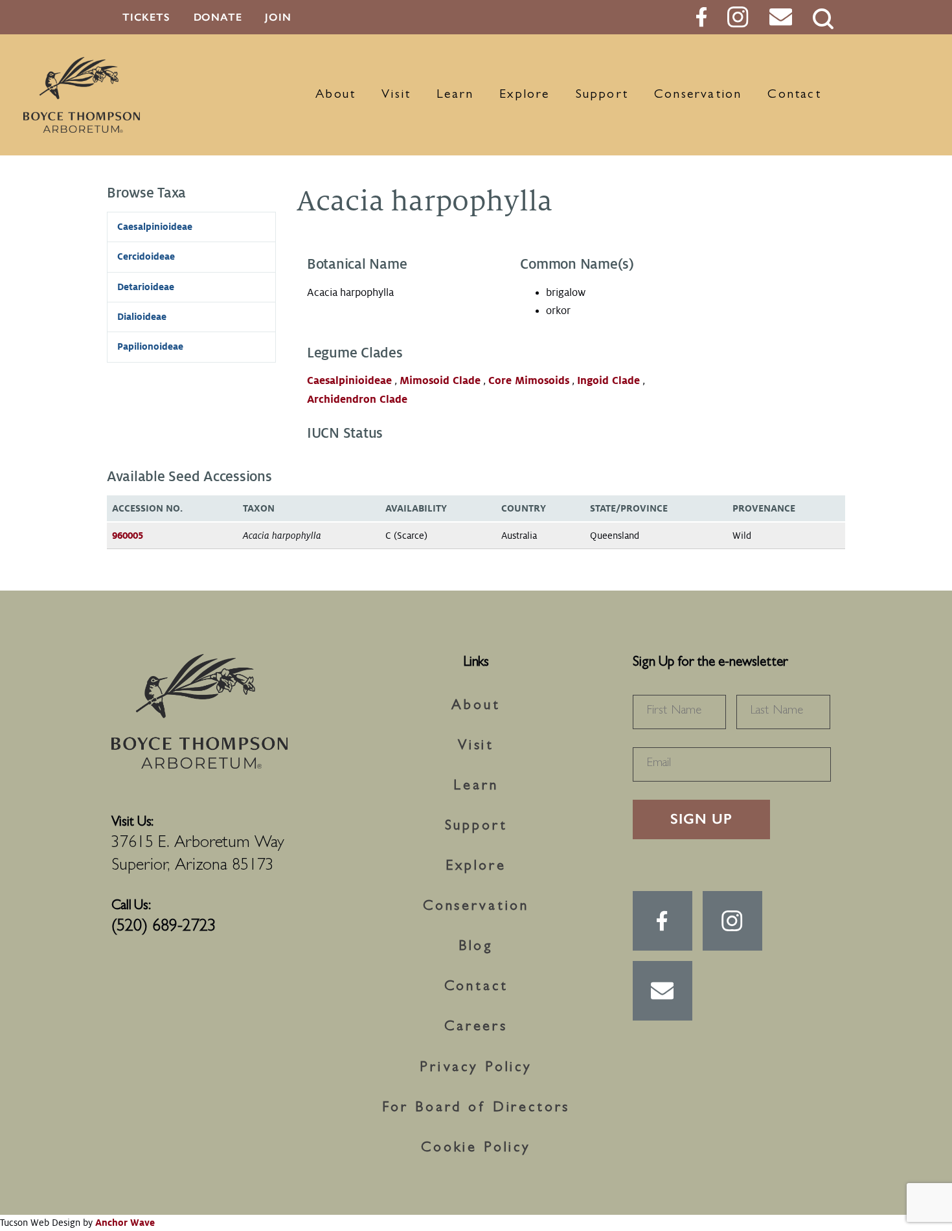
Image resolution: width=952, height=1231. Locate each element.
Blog (476, 947)
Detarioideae (145, 287)
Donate (218, 17)
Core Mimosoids (528, 381)
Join (278, 17)
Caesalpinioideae (349, 381)
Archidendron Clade (357, 399)
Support (602, 95)
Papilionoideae (150, 346)
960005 (127, 535)
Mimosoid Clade (440, 381)
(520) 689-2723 (163, 927)
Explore (524, 95)
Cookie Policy (476, 1149)
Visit (396, 95)
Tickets (146, 17)
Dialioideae (141, 316)
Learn (454, 95)
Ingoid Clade (608, 381)
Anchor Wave (125, 1222)
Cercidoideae (146, 256)
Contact (794, 95)
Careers (476, 1028)
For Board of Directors (476, 1108)
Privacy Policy (476, 1068)
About (335, 95)
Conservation (698, 95)
